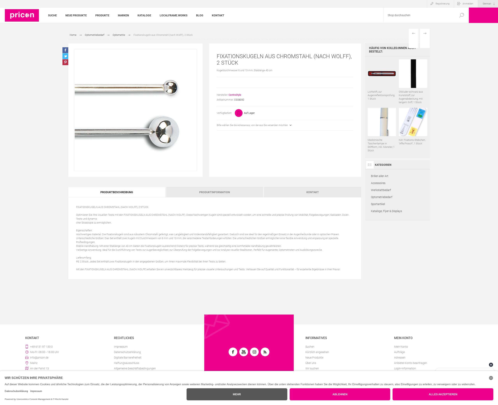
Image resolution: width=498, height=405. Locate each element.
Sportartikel (378, 204)
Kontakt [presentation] (312, 192)
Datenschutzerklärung (127, 352)
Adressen (399, 357)
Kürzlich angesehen (317, 352)
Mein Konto (401, 346)
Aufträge (399, 352)
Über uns (310, 363)
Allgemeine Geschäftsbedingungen (135, 368)
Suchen (309, 346)
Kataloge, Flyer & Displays (386, 211)
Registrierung (443, 3)
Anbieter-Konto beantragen (410, 363)
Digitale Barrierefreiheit (127, 357)
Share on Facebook (65, 50)
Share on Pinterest (65, 62)
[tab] (117, 192)
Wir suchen (312, 368)
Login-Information (405, 368)
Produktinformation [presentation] (214, 192)
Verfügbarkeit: (224, 112)
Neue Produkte (314, 357)
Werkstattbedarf (381, 190)
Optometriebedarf (381, 197)
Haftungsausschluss (126, 363)
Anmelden (468, 3)
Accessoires (378, 183)
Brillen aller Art (379, 176)
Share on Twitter (65, 56)
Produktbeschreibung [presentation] (116, 192)
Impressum (121, 346)
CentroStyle (235, 94)
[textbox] (418, 15)
